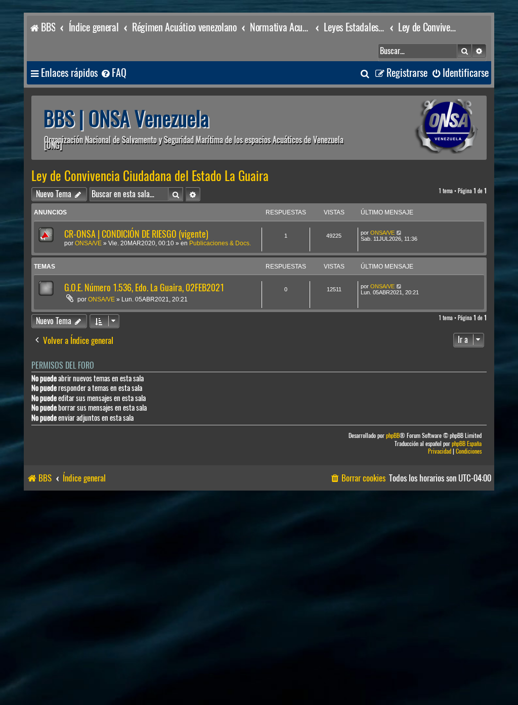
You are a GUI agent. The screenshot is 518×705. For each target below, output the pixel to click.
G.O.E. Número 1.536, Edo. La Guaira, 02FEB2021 (144, 287)
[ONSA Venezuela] (423, 127)
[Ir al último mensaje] (399, 233)
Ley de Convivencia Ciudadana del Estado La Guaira (150, 176)
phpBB (393, 435)
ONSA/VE (88, 243)
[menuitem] (113, 73)
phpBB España (467, 444)
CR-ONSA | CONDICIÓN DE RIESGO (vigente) (136, 234)
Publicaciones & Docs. (220, 243)
